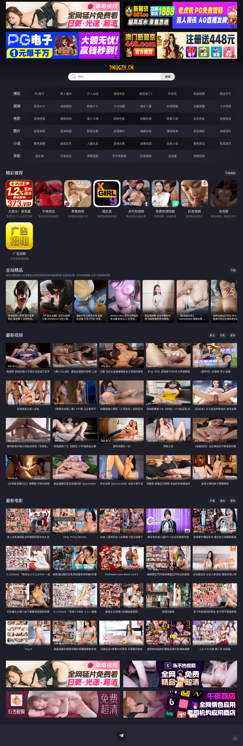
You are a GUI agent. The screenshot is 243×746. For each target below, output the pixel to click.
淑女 (222, 500)
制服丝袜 (146, 119)
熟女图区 (199, 131)
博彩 (16, 93)
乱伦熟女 (199, 119)
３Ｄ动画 (119, 106)
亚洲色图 (66, 131)
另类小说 (172, 144)
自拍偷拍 (66, 106)
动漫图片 (119, 131)
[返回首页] (235, 738)
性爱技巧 (225, 144)
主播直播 (199, 106)
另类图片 (225, 131)
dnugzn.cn (121, 67)
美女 (212, 335)
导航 (16, 156)
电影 (16, 118)
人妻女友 (92, 144)
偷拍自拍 (66, 119)
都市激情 (39, 144)
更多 (232, 335)
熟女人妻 (146, 106)
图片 (16, 131)
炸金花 (172, 94)
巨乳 (222, 335)
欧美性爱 (119, 119)
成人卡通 (92, 119)
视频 (16, 106)
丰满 (212, 500)
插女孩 (39, 156)
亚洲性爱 (39, 119)
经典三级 (172, 119)
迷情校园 (146, 144)
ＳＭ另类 (225, 106)
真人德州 (66, 94)
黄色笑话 (199, 144)
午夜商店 (66, 156)
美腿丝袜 (146, 131)
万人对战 (92, 94)
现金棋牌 (199, 94)
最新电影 (14, 500)
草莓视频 (92, 156)
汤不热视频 (119, 156)
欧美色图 (92, 131)
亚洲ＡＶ (39, 106)
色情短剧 (199, 156)
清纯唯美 (172, 131)
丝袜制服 (172, 106)
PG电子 (39, 94)
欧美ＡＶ (92, 106)
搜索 (168, 77)
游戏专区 (119, 94)
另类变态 (225, 119)
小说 (16, 143)
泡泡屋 (172, 156)
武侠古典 (119, 144)
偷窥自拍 (39, 131)
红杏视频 (146, 156)
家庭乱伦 (66, 144)
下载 (232, 270)
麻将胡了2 (145, 94)
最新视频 (14, 335)
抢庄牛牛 (225, 94)
